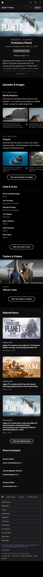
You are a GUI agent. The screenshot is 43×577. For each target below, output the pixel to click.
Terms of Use (16, 556)
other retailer (30, 545)
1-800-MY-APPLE (11, 546)
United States (5, 550)
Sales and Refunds (26, 556)
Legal (35, 556)
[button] (30, 2)
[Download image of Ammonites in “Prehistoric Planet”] (26, 168)
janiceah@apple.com (10, 474)
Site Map (4, 558)
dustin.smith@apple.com (12, 463)
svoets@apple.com (9, 486)
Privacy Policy (6, 556)
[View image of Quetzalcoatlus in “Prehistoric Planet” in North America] (15, 115)
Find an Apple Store (18, 545)
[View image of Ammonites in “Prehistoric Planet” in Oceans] (15, 159)
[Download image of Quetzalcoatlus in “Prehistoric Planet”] (26, 124)
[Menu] (40, 2)
